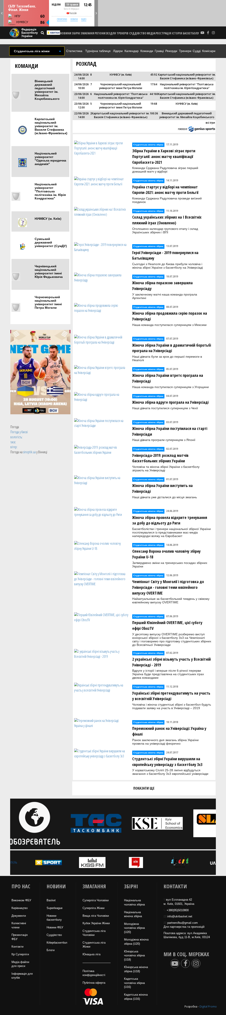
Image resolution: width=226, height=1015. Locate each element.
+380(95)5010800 (178, 910)
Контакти (17, 946)
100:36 (154, 113)
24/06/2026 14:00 (81, 76)
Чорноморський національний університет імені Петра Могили (48, 302)
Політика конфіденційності (94, 973)
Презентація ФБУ (19, 937)
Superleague (54, 908)
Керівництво (19, 908)
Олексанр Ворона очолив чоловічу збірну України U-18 (166, 554)
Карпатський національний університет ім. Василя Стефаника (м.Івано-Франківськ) (51, 126)
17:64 (153, 84)
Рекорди (171, 51)
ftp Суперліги (20, 954)
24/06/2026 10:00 (81, 86)
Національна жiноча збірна (133, 914)
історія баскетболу (185, 33)
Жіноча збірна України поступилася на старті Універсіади (169, 431)
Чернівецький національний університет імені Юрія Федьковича (49, 271)
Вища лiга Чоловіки (96, 915)
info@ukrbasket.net (179, 916)
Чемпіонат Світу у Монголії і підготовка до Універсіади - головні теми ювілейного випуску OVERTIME (168, 587)
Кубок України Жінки (96, 923)
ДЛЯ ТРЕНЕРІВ (119, 33)
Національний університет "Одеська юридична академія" (50, 159)
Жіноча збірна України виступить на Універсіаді (162, 488)
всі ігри (210, 123)
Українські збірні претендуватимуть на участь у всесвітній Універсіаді (171, 695)
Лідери (118, 51)
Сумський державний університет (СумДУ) (51, 242)
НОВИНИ (65, 33)
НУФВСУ (22, 22)
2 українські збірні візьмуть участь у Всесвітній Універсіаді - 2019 (171, 661)
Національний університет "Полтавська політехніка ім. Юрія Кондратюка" (50, 191)
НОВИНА (74, 19)
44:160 (154, 94)
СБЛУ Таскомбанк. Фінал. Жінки (22, 8)
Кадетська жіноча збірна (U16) (136, 996)
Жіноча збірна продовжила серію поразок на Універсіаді (169, 316)
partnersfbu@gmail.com (182, 922)
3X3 (108, 33)
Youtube (73, 13)
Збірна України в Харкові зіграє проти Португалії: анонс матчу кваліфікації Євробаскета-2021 (163, 156)
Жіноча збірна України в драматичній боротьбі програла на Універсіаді (171, 347)
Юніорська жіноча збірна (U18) (136, 969)
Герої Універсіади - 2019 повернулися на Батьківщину (165, 255)
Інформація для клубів (22, 976)
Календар (131, 51)
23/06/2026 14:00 (81, 96)
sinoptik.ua (29, 452)
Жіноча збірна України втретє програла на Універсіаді (167, 378)
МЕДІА (151, 33)
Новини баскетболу (54, 918)
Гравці (159, 51)
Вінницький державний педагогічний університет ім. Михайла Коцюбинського (47, 89)
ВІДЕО (83, 19)
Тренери (185, 51)
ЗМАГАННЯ (87, 33)
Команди (146, 51)
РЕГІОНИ (100, 33)
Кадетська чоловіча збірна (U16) (134, 983)
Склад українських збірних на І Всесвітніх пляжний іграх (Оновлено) (167, 219)
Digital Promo (208, 1006)
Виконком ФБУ (21, 900)
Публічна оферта (94, 982)
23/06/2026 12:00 (81, 105)
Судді (197, 51)
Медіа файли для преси (20, 964)
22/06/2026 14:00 (81, 115)
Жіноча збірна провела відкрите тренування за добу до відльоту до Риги (169, 520)
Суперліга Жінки (93, 908)
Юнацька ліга (91, 954)
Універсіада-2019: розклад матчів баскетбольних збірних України (160, 458)
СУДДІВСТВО (137, 33)
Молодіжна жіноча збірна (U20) (136, 941)
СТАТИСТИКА (62, 19)
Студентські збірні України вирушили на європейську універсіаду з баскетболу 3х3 (167, 761)
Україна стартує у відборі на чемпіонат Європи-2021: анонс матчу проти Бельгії (165, 189)
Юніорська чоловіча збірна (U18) (134, 955)
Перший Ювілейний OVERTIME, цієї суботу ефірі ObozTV (167, 625)
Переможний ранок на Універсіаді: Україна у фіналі (169, 731)
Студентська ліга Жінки (94, 944)
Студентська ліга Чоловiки (94, 933)
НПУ (17, 16)
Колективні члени (18, 925)
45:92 (153, 74)
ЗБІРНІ (76, 33)
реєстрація (163, 33)
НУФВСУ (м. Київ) (48, 218)
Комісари (208, 51)
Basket (51, 900)
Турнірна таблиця (98, 51)
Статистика (74, 51)
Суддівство (54, 935)
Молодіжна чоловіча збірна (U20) (134, 928)
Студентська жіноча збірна (148, 144)
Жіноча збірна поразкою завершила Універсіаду (162, 285)
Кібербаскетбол (57, 942)
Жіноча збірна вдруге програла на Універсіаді (170, 402)
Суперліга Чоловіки (96, 900)
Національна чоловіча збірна (134, 902)
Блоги (51, 950)
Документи (18, 915)
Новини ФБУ (55, 927)
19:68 (153, 104)
